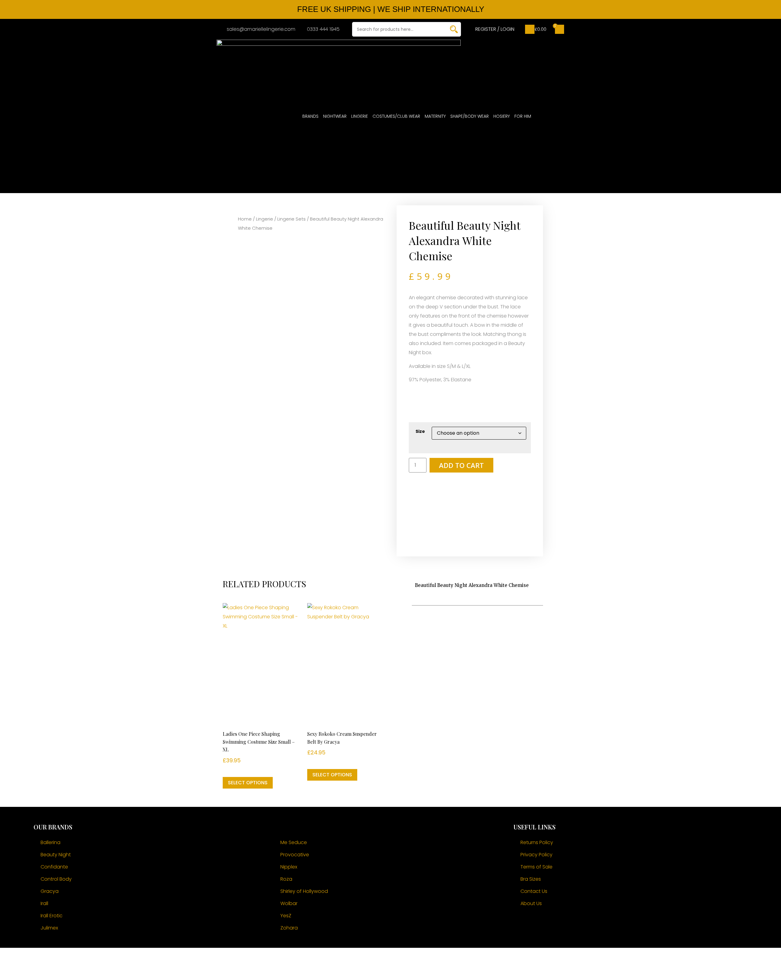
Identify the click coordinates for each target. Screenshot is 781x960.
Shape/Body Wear (469, 116)
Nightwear (335, 116)
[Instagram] (537, 921)
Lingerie (359, 116)
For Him (522, 116)
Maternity (435, 116)
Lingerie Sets (291, 219)
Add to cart (461, 465)
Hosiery (501, 116)
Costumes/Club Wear (396, 116)
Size (420, 431)
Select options (248, 782)
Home (245, 219)
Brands (310, 116)
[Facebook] (521, 921)
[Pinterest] (554, 921)
